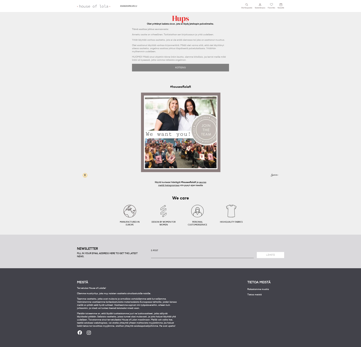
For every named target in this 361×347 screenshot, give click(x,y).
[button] (180, 132)
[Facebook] (80, 333)
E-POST (154, 250)
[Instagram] (89, 333)
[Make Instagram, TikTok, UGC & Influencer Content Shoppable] (275, 176)
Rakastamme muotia (258, 289)
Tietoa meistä (254, 294)
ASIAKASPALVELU (128, 6)
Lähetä (270, 254)
